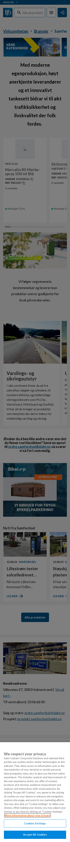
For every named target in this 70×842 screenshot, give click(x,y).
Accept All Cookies (35, 834)
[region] (35, 792)
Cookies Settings (35, 823)
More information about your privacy (27, 815)
